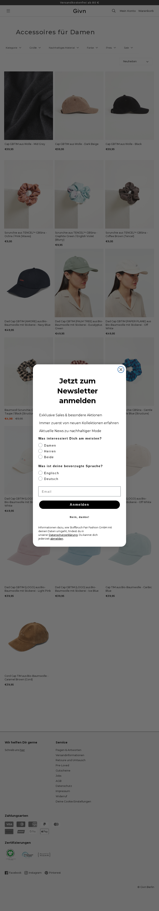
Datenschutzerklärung (63, 534)
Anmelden (79, 504)
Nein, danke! (79, 517)
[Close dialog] (121, 369)
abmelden (56, 538)
